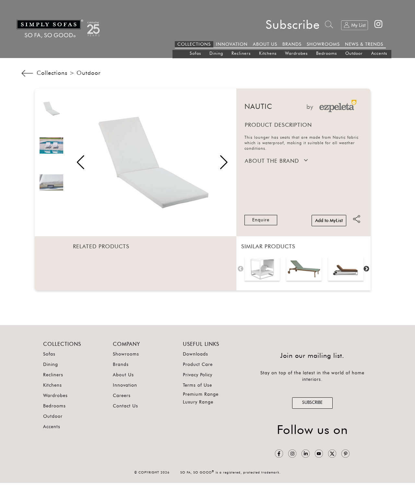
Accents (379, 54)
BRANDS (292, 44)
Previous (240, 269)
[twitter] (332, 453)
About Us (123, 375)
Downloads (195, 354)
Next (366, 269)
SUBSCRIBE (312, 403)
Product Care (198, 364)
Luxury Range (198, 402)
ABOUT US (265, 44)
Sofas (195, 54)
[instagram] (292, 453)
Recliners (241, 54)
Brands (121, 364)
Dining (216, 54)
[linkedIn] (306, 453)
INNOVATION (232, 44)
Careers (122, 395)
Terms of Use (197, 385)
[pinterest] (345, 453)
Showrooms (126, 354)
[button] (223, 162)
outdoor (89, 73)
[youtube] (319, 453)
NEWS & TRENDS (364, 44)
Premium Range (201, 394)
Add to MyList (329, 220)
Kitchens (268, 54)
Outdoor (354, 54)
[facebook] (279, 453)
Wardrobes (296, 54)
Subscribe (293, 25)
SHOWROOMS (323, 44)
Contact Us (125, 406)
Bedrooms (326, 54)
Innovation (125, 385)
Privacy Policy (197, 375)
